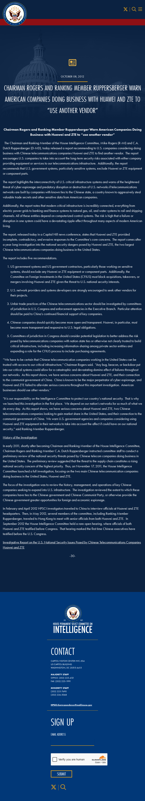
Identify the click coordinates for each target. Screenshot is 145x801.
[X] (125, 9)
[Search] (134, 9)
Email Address (58, 734)
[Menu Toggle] (140, 9)
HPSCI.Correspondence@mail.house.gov (71, 704)
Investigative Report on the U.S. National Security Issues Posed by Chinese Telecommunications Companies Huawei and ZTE (72, 544)
